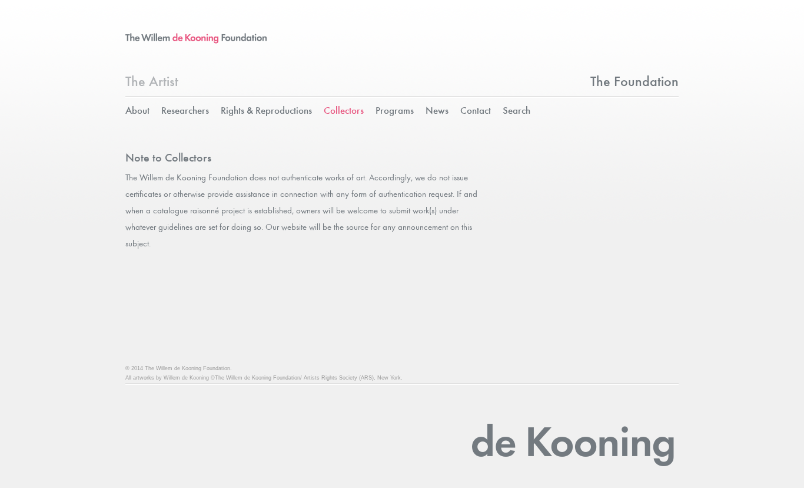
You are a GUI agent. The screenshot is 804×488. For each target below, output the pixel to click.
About (137, 111)
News (437, 111)
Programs (395, 111)
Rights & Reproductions (266, 111)
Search (516, 111)
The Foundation (634, 82)
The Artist (151, 82)
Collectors (344, 111)
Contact (475, 111)
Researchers (185, 111)
